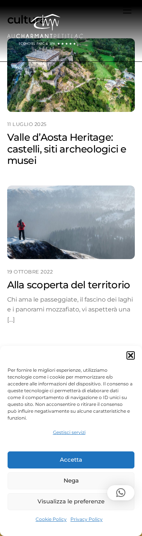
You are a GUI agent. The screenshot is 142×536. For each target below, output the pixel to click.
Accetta (71, 459)
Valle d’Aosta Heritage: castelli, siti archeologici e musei (66, 148)
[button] (130, 355)
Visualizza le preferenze (71, 501)
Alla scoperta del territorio (68, 285)
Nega (71, 480)
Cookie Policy (51, 519)
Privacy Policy (86, 519)
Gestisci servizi (69, 432)
